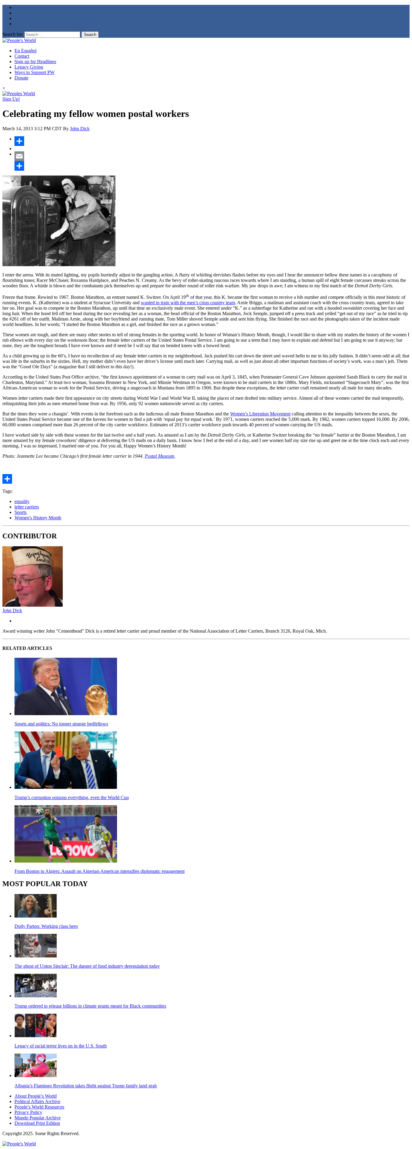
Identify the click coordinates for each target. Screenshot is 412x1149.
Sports (20, 512)
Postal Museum (159, 456)
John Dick (80, 128)
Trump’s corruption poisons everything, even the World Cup (71, 797)
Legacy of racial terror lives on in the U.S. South (60, 1045)
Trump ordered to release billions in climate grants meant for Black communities (90, 1006)
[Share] (212, 141)
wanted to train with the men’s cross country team (188, 302)
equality (22, 501)
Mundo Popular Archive (37, 1117)
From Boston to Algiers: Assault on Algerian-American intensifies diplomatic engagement (99, 871)
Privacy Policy (28, 1112)
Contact (21, 56)
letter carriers (26, 506)
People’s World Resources (39, 1106)
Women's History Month (37, 517)
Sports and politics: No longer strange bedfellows (61, 723)
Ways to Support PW (34, 72)
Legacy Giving (28, 66)
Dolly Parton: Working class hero (46, 926)
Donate (21, 77)
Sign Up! (11, 99)
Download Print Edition (37, 1123)
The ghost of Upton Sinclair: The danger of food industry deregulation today (87, 966)
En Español (25, 50)
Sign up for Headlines (35, 61)
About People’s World (35, 1096)
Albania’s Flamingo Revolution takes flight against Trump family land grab (85, 1085)
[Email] (212, 156)
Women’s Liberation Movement (260, 413)
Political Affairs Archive (37, 1101)
